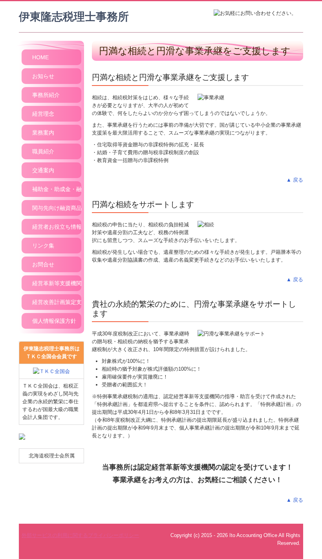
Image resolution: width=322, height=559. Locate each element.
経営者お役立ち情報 (57, 227)
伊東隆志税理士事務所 (74, 17)
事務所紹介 (46, 95)
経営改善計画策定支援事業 (57, 302)
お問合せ (43, 264)
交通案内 (43, 170)
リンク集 (43, 245)
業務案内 (43, 132)
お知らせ (43, 76)
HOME (40, 57)
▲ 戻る (294, 180)
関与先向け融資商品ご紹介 (57, 208)
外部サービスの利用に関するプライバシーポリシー (80, 535)
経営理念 (43, 114)
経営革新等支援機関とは (57, 283)
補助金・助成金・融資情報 (57, 189)
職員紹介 (43, 151)
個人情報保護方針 (54, 321)
